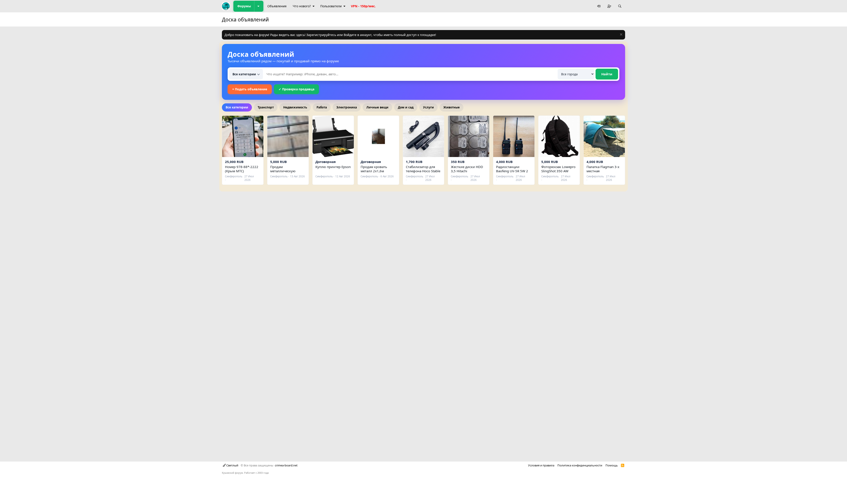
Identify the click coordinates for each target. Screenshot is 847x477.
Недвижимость (295, 107)
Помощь (611, 465)
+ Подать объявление (249, 89)
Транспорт (266, 107)
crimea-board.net (286, 465)
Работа (322, 107)
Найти (606, 74)
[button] (258, 6)
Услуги (428, 107)
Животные (451, 107)
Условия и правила (541, 465)
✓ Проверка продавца (296, 89)
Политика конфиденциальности (579, 465)
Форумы (244, 6)
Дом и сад (406, 107)
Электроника (346, 107)
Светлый (232, 465)
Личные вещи (377, 107)
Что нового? (302, 6)
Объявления (277, 6)
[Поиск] (619, 6)
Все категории (237, 107)
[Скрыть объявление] (620, 35)
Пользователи (331, 6)
